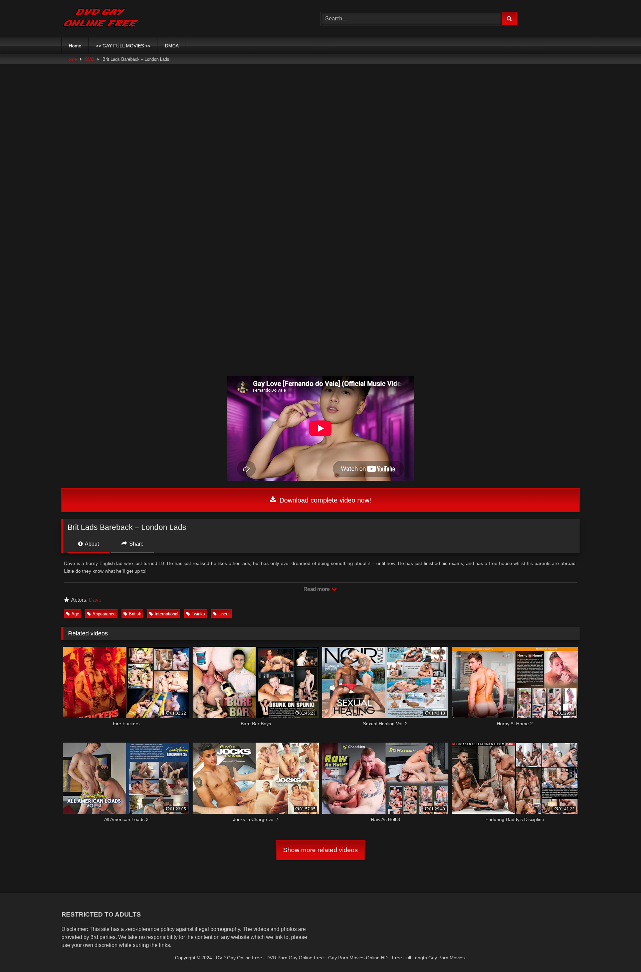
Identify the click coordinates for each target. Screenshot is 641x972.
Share (136, 544)
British (135, 613)
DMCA (172, 45)
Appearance (104, 613)
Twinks (198, 613)
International (166, 613)
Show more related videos (320, 849)
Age (75, 613)
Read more (317, 589)
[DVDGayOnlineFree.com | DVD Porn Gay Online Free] (100, 19)
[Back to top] (620, 952)
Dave (95, 600)
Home (75, 45)
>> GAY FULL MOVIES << (123, 45)
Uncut (224, 613)
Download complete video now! (324, 500)
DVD (89, 59)
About (91, 544)
